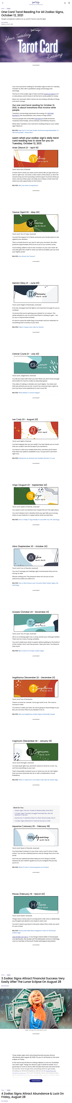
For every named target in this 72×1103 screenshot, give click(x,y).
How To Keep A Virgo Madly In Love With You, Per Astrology (39, 520)
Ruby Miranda (5, 986)
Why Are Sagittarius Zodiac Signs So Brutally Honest (37, 714)
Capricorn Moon (49, 94)
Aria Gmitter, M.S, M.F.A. (20, 937)
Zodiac (8, 8)
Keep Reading (36, 1081)
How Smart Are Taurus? (27, 256)
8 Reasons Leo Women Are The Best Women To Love (37, 458)
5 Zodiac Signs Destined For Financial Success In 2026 (32, 821)
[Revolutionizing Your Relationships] (36, 2)
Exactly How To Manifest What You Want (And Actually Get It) (35, 818)
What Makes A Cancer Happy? (29, 393)
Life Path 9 (38, 119)
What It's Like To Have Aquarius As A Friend (34, 867)
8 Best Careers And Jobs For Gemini (31, 327)
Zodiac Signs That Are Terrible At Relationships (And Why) (34, 810)
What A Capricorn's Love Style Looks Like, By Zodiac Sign (38, 780)
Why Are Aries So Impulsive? (28, 185)
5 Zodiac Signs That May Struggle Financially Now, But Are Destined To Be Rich (34, 814)
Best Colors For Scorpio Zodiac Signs (31, 651)
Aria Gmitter (4, 22)
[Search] (64, 2)
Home (2, 8)
